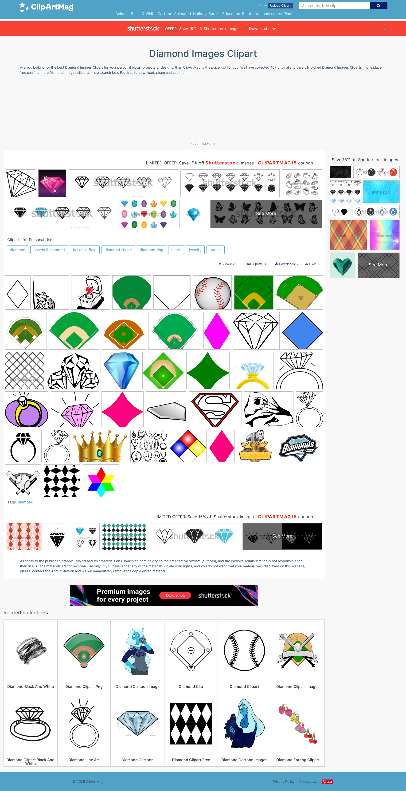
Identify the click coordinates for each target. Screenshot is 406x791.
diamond (17, 249)
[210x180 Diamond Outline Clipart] (299, 372)
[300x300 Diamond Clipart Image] (163, 372)
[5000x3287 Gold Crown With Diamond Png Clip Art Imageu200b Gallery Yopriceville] (100, 448)
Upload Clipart (280, 5)
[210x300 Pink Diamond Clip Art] (221, 448)
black (176, 249)
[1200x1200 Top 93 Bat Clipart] (23, 483)
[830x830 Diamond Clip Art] (101, 483)
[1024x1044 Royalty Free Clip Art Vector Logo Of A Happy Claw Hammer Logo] (255, 448)
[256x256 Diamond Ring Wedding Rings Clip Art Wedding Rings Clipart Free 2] (23, 448)
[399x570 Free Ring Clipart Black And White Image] (57, 448)
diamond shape (118, 249)
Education (231, 13)
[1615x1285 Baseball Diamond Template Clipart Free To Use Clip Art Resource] (174, 333)
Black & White (143, 13)
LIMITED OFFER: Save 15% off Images (200, 162)
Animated (182, 13)
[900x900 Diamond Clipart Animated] (166, 412)
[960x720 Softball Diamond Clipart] (299, 447)
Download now (262, 28)
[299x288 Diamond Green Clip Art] (208, 372)
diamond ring (151, 249)
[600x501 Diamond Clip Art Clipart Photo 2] (75, 412)
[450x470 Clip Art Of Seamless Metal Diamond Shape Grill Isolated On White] (24, 372)
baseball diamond (49, 249)
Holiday (200, 13)
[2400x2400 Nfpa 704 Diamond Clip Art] (188, 448)
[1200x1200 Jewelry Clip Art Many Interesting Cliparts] (149, 448)
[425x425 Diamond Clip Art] (62, 483)
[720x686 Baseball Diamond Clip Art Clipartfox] (124, 333)
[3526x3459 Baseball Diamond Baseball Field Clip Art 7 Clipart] (253, 295)
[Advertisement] (203, 110)
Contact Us (308, 781)
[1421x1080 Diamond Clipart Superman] (215, 412)
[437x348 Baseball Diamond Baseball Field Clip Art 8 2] (299, 294)
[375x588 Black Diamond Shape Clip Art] (217, 333)
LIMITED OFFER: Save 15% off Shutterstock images (204, 516)
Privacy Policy (284, 781)
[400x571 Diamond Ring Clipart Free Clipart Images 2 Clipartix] (309, 411)
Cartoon (164, 13)
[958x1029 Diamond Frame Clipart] (51, 295)
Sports (214, 13)
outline (216, 249)
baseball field (85, 249)
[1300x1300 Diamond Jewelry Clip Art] (252, 372)
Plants (289, 13)
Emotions (250, 13)
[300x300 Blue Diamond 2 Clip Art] (302, 332)
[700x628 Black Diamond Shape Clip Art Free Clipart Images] (256, 333)
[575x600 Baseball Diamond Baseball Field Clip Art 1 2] (172, 295)
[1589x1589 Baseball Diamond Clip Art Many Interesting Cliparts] (132, 295)
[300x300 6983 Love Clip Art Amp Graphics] (90, 295)
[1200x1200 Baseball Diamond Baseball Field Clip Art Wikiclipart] (26, 333)
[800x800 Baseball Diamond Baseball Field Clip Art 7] (212, 295)
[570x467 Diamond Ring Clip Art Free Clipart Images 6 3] (268, 412)
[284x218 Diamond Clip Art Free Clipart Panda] (74, 372)
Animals (122, 13)
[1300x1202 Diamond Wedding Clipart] (26, 412)
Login (263, 5)
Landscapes (271, 13)
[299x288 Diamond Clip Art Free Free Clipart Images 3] (122, 412)
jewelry (195, 249)
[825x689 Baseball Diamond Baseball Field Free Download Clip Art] (74, 333)
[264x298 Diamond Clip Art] (121, 372)
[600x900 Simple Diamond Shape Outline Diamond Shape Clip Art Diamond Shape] (17, 295)
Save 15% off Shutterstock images (365, 159)
